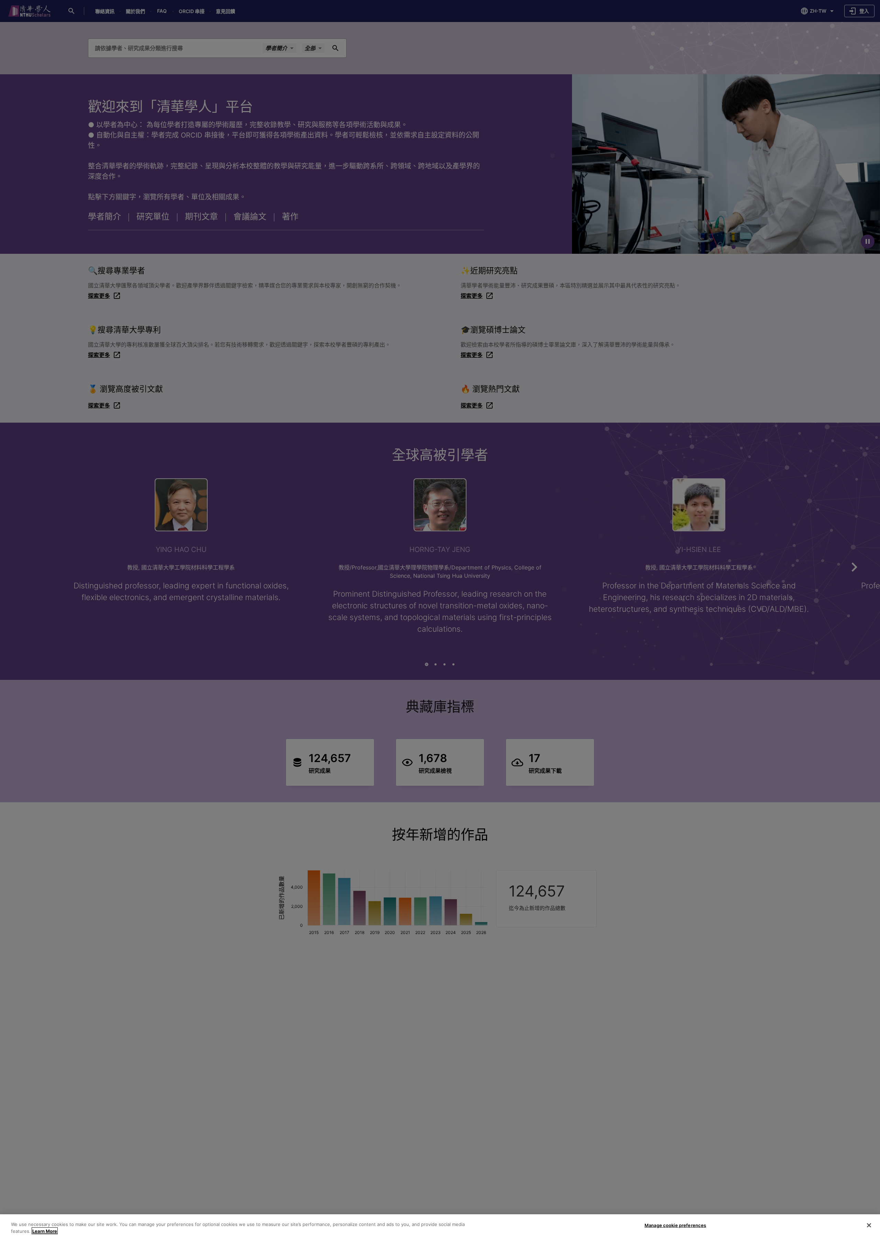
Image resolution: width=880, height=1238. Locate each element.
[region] (440, 1226)
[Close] (869, 1225)
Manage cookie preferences (675, 1225)
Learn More (44, 1231)
